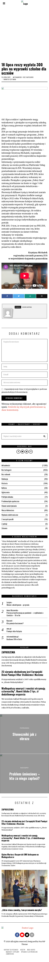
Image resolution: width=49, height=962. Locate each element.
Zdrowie (4, 528)
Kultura (4, 487)
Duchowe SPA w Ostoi (14, 639)
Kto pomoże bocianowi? (15, 623)
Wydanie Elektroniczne (29, 952)
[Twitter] (18, 296)
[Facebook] (7, 296)
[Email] (41, 296)
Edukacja (5, 478)
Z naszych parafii (8, 519)
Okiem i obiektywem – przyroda (18, 605)
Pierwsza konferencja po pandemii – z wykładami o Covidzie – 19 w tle (25, 614)
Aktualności (17, 77)
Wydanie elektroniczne (10, 514)
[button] (44, 436)
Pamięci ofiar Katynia (14, 631)
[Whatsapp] (30, 296)
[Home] (27, 452)
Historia (5, 483)
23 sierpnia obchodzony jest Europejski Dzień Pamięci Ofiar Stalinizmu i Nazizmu (22, 673)
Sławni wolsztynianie (9, 505)
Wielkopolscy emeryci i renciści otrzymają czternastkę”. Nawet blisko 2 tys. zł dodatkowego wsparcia (23, 691)
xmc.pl (9, 628)
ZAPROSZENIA (8, 652)
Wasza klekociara (8, 510)
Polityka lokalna (7, 496)
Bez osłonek (6, 474)
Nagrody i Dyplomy (12, 952)
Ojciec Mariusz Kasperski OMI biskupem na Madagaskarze (20, 856)
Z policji (4, 523)
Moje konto (31, 950)
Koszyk (22, 950)
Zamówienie (10, 954)
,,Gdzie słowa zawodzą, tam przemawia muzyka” (22, 910)
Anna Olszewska (12, 610)
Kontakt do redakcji (11, 950)
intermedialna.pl (12, 636)
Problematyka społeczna (10, 501)
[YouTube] (22, 452)
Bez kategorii (28, 77)
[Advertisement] (24, 34)
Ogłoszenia (6, 492)
